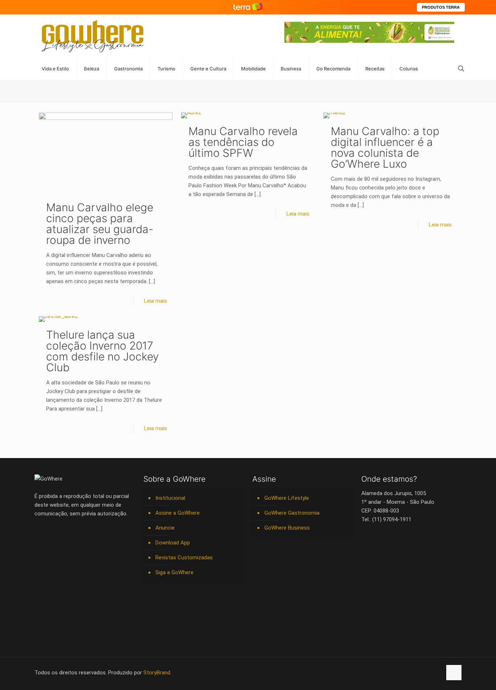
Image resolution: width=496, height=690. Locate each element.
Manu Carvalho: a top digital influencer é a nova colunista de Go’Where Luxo (385, 147)
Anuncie (165, 527)
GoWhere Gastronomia (292, 513)
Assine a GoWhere (177, 513)
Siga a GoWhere (174, 572)
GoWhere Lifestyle (286, 498)
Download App (172, 542)
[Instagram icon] (413, 672)
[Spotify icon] (421, 672)
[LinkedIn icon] (405, 672)
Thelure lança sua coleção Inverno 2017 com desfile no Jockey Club (102, 351)
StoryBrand (156, 672)
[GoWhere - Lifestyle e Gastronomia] (92, 36)
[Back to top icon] (454, 672)
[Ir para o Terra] (248, 7)
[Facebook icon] (390, 672)
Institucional (170, 498)
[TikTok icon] (436, 672)
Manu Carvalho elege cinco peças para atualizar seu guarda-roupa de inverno (100, 223)
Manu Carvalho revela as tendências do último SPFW (243, 141)
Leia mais (155, 301)
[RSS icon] (428, 672)
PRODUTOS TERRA (441, 7)
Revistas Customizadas (184, 557)
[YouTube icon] (398, 672)
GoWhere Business (287, 527)
